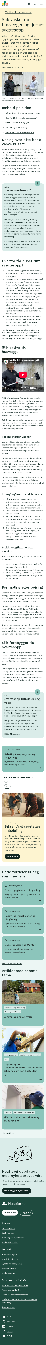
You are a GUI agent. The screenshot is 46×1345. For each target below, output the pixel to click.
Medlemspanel (8, 1273)
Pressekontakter (9, 1268)
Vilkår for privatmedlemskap (15, 1295)
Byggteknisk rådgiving (12, 1264)
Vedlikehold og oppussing (18, 12)
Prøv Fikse (12, 856)
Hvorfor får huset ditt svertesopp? (21, 118)
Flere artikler (8, 1133)
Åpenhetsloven (8, 1307)
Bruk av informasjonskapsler (15, 1285)
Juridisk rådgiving (10, 1259)
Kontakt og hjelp (9, 1254)
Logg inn (26, 1212)
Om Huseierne (8, 1228)
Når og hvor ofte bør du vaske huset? (22, 113)
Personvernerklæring (11, 1290)
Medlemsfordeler (10, 1242)
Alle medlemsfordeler (12, 963)
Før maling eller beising (16, 127)
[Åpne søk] (35, 4)
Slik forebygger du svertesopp (19, 132)
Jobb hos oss (8, 1233)
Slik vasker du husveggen (17, 123)
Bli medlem (10, 1212)
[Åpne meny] (41, 4)
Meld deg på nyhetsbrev (16, 1190)
